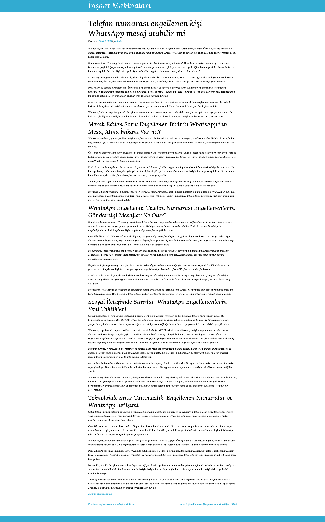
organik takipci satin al (100, 493)
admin (118, 41)
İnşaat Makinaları (119, 5)
